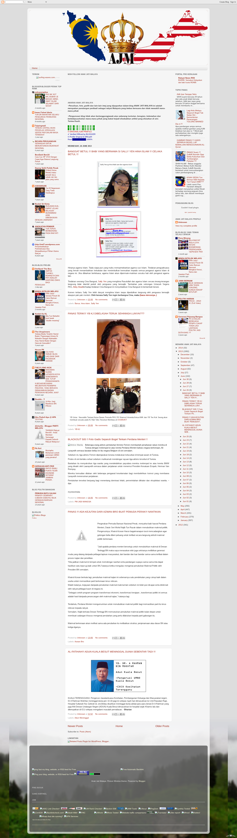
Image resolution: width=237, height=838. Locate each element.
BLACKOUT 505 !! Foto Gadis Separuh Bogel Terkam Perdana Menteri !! (108, 439)
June (183, 376)
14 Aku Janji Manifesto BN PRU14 (51, 403)
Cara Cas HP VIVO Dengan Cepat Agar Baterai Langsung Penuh (46, 159)
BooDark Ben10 (42, 155)
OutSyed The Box (43, 269)
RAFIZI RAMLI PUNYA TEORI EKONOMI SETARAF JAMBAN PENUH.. (51, 474)
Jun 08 (186, 476)
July (183, 373)
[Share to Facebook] (121, 299)
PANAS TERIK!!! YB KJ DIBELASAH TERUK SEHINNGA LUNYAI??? (106, 313)
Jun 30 (186, 379)
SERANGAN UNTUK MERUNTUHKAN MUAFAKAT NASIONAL (47, 146)
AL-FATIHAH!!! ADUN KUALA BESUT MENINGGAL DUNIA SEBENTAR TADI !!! (112, 651)
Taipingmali (40, 126)
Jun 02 (186, 498)
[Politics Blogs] (39, 515)
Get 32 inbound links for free (42, 819)
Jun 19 (186, 451)
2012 (180, 525)
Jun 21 (186, 447)
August (184, 369)
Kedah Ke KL (41, 314)
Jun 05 (186, 487)
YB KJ (77, 429)
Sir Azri (38, 448)
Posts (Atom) (85, 732)
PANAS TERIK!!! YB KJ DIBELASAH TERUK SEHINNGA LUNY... (192, 403)
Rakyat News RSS (186, 78)
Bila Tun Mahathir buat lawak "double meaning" (53, 318)
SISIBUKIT (122, 420)
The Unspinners (42, 332)
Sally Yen (102, 281)
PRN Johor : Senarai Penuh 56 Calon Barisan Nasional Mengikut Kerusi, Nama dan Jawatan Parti (47, 300)
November (185, 358)
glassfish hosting (192, 212)
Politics (34, 518)
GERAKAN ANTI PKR (44, 466)
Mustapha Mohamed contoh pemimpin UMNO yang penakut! (52, 453)
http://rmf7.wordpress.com (47, 244)
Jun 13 (186, 462)
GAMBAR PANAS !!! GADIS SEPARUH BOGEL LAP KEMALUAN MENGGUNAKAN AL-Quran (190, 143)
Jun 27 (186, 386)
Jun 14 (186, 458)
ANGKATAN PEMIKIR (44, 226)
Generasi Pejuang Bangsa (190, 317)
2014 (180, 348)
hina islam (85, 303)
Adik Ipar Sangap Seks (187, 94)
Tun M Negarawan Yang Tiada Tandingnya (53, 190)
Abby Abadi (78, 287)
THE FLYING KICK (43, 368)
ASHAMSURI (40, 186)
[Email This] (113, 299)
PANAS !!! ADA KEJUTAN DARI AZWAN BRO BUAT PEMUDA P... (193, 419)
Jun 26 (186, 390)
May (183, 506)
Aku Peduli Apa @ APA (45, 417)
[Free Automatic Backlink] (132, 769)
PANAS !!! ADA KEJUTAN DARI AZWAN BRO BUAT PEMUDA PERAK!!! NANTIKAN (114, 511)
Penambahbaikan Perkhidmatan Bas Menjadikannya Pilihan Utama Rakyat (47, 250)
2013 (180, 351)
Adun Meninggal (82, 718)
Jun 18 (186, 455)
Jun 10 (186, 473)
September (186, 365)
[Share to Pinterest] (123, 299)
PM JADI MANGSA (83, 502)
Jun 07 (186, 480)
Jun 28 (186, 383)
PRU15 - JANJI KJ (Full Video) (195, 302)
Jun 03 (186, 494)
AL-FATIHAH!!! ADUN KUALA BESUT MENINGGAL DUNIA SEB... (192, 428)
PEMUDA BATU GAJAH (45, 493)
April (183, 509)
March (184, 513)
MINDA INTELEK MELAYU (46, 291)
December (185, 354)
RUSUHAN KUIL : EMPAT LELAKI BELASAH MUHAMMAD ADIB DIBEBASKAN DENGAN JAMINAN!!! (47, 213)
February (185, 517)
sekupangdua (41, 92)
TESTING (39, 419)
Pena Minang (184, 238)
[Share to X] (118, 299)
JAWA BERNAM (185, 281)
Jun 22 (186, 444)
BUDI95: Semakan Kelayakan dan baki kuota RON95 (190, 81)
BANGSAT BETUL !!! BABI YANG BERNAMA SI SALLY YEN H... (193, 395)
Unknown (182, 222)
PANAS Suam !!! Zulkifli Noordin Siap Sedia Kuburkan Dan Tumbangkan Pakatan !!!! (196, 156)
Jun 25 (186, 436)
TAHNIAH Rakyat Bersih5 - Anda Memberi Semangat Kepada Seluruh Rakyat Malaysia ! (53, 436)
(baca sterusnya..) (148, 295)
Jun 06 (186, 483)
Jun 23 (186, 440)
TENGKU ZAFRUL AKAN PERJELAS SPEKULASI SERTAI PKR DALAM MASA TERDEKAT (46, 131)
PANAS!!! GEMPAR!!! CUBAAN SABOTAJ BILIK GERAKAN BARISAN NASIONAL (45, 499)
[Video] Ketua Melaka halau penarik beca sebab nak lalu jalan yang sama (52, 174)
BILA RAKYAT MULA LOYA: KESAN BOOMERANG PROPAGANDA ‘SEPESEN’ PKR (196, 246)
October (184, 362)
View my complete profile (186, 226)
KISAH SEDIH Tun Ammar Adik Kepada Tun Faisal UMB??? (195, 179)
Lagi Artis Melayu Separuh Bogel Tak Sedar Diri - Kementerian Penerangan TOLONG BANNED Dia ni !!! (189, 117)
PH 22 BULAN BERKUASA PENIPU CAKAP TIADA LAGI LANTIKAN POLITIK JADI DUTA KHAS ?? (190, 326)
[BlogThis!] (116, 299)
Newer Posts (75, 726)
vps (186, 212)
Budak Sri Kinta (42, 204)
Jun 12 (186, 465)
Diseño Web (36, 816)
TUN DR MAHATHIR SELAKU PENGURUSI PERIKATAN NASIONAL (47, 117)
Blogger (142, 781)
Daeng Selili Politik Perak (46, 168)
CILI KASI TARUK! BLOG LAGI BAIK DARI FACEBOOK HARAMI (52, 356)
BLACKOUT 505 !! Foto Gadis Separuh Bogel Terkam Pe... (192, 411)
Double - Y (40, 399)
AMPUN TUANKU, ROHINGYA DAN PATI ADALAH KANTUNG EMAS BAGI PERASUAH (47, 278)
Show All (59, 259)
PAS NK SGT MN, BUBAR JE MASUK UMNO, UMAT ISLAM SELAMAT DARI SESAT (52, 100)
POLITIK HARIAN (186, 299)
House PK (39, 350)
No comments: (101, 300)
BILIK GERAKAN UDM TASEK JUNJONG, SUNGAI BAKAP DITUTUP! (196, 287)
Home (34, 68)
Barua (77, 303)
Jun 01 (186, 501)
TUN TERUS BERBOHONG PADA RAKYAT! (52, 231)
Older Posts (162, 726)
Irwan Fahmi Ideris (43, 112)
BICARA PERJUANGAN (45, 141)
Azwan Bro (79, 642)
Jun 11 (186, 469)
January (184, 520)
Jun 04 (186, 491)
